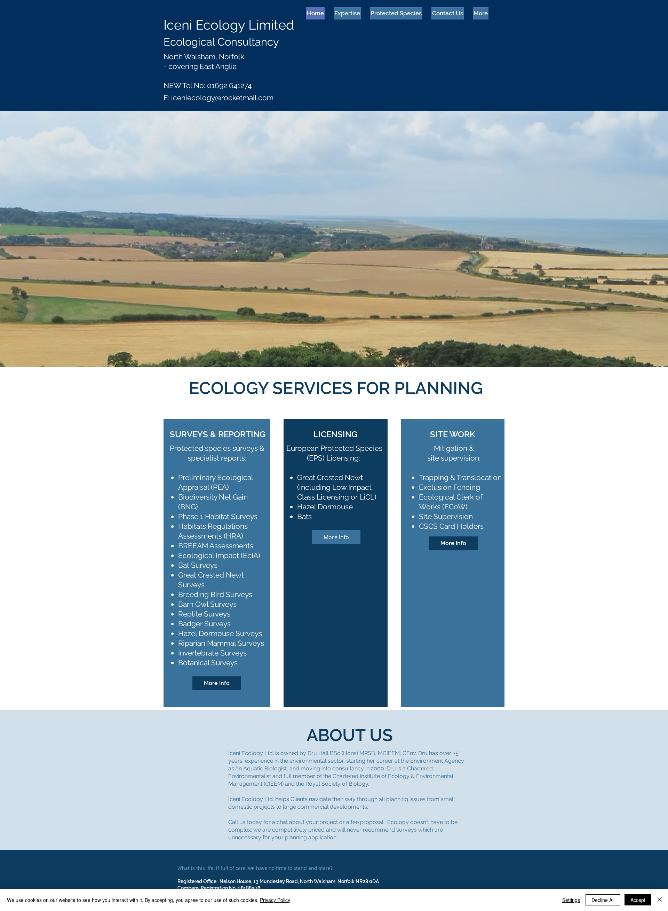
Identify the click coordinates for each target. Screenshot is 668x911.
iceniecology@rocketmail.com (222, 97)
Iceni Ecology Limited (229, 25)
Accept (637, 899)
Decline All (602, 899)
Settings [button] (571, 899)
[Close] (659, 899)
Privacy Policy (275, 899)
